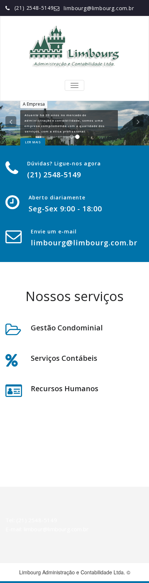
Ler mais (33, 142)
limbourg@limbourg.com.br (99, 8)
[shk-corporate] (74, 47)
